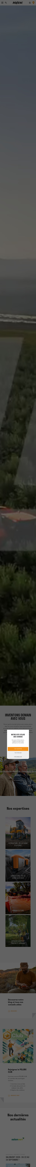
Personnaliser (18, 757)
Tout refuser (18, 753)
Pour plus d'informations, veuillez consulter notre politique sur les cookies (18, 741)
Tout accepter (18, 749)
